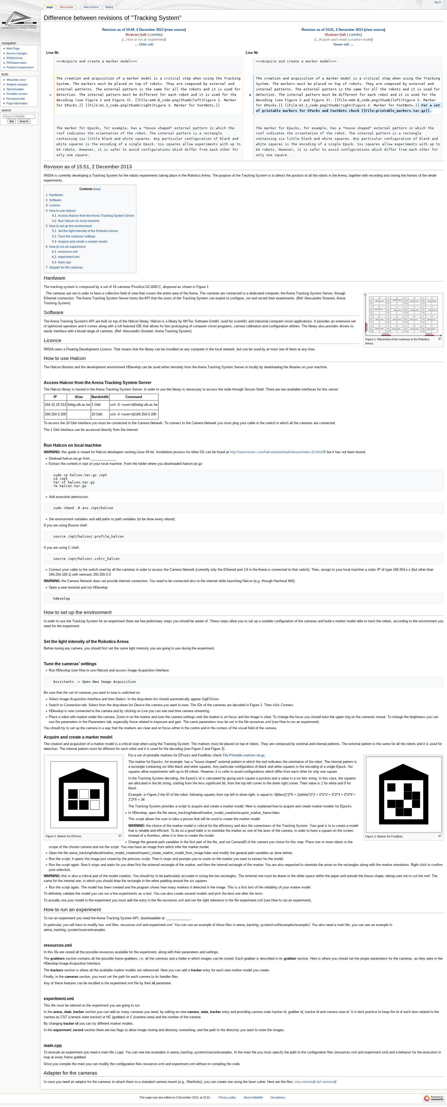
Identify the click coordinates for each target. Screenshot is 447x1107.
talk (144, 35)
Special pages (15, 89)
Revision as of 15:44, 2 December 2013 (132, 30)
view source (175, 30)
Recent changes (16, 53)
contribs (155, 35)
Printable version (16, 93)
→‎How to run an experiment (144, 39)
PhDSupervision (16, 62)
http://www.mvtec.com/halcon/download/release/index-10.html (276, 452)
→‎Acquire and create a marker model (343, 39)
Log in (438, 2)
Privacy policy (227, 1097)
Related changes (17, 84)
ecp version (303, 1082)
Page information (16, 103)
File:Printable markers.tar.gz (244, 755)
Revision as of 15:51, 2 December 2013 (332, 30)
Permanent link (15, 98)
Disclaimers (278, 1097)
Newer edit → (343, 44)
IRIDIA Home (14, 58)
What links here (16, 79)
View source (91, 7)
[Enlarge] (440, 338)
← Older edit (144, 44)
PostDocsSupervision (20, 67)
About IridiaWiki (253, 1097)
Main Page (13, 48)
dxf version (325, 1082)
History (109, 7)
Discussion (66, 7)
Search (6, 110)
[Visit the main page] (20, 20)
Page (49, 7)
